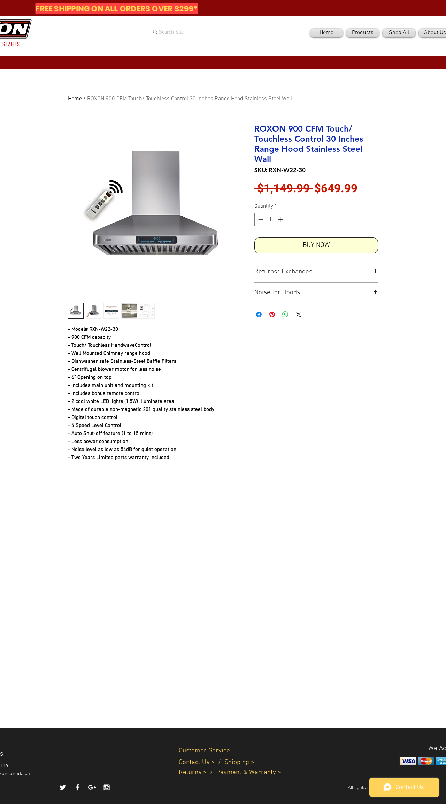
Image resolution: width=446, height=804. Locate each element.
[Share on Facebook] (259, 314)
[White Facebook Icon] (77, 787)
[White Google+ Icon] (92, 787)
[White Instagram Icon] (106, 787)
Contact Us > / (201, 762)
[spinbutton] (270, 219)
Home (75, 98)
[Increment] (281, 219)
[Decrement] (260, 219)
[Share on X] (298, 314)
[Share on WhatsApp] (285, 314)
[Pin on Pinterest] (272, 314)
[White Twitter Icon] (63, 787)
